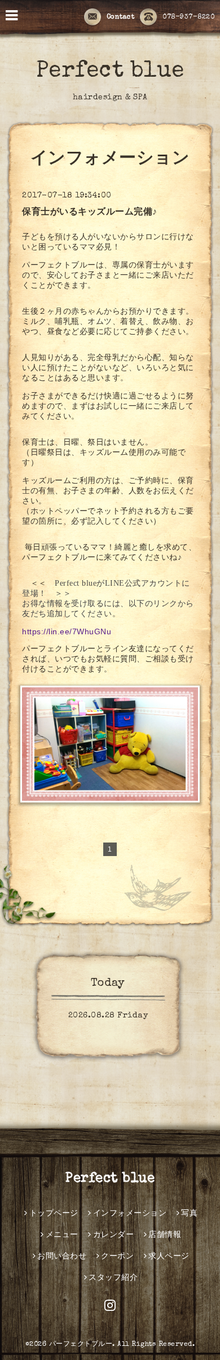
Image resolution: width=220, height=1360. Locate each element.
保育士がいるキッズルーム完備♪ (89, 212)
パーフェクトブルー (81, 1344)
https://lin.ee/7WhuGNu (66, 631)
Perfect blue (110, 71)
